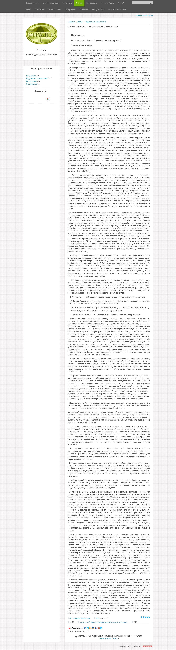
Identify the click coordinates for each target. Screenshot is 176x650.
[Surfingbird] (101, 628)
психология (116, 622)
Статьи (80, 22)
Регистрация (142, 15)
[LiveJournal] (96, 628)
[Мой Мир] (93, 628)
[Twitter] (87, 628)
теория (124, 622)
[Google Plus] (98, 628)
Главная (71, 22)
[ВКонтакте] (85, 628)
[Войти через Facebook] (39, 99)
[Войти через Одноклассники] (53, 99)
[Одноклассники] (90, 628)
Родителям (31, 81)
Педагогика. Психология (95, 22)
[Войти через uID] (30, 99)
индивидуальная (104, 622)
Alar (97, 618)
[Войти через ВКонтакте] (35, 99)
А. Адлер (92, 622)
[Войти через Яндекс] (43, 99)
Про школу (31, 76)
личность (84, 622)
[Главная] (41, 44)
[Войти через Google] (48, 99)
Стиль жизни (31, 84)
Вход (151, 15)
